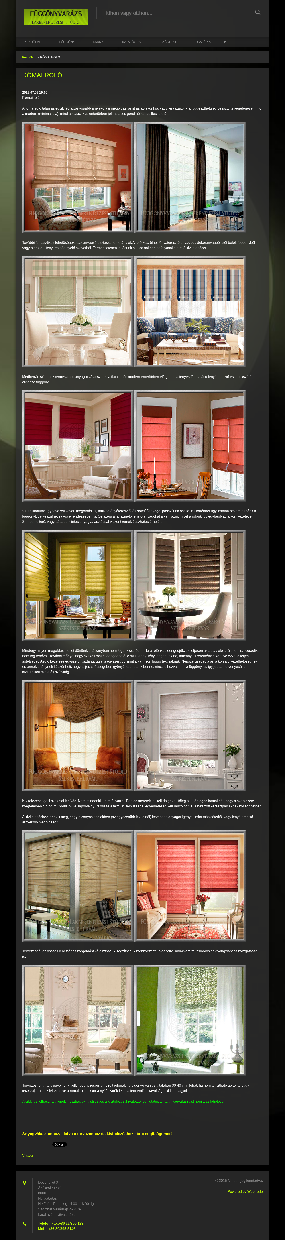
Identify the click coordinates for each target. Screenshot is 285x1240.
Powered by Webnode (245, 1191)
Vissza (27, 1155)
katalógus (131, 42)
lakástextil (169, 42)
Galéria (204, 42)
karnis (98, 42)
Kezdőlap (32, 42)
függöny (67, 42)
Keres (258, 13)
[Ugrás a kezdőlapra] (56, 14)
